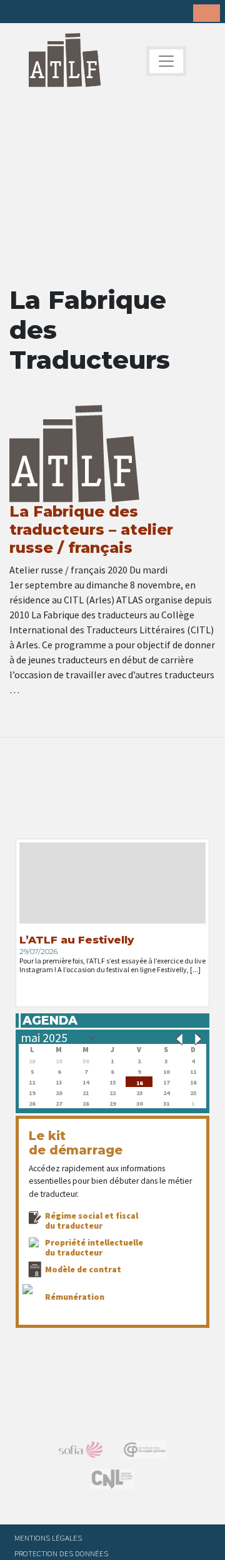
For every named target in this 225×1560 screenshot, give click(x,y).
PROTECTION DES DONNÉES (61, 1553)
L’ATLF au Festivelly (76, 940)
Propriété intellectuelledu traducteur (94, 1247)
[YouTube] (96, 12)
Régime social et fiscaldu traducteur (91, 1220)
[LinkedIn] (57, 12)
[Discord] (115, 12)
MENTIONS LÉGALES (48, 1538)
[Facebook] (18, 12)
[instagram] (77, 12)
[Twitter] (38, 12)
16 (139, 1082)
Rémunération (74, 1296)
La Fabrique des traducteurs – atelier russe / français (91, 529)
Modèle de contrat (83, 1269)
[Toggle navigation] (166, 61)
